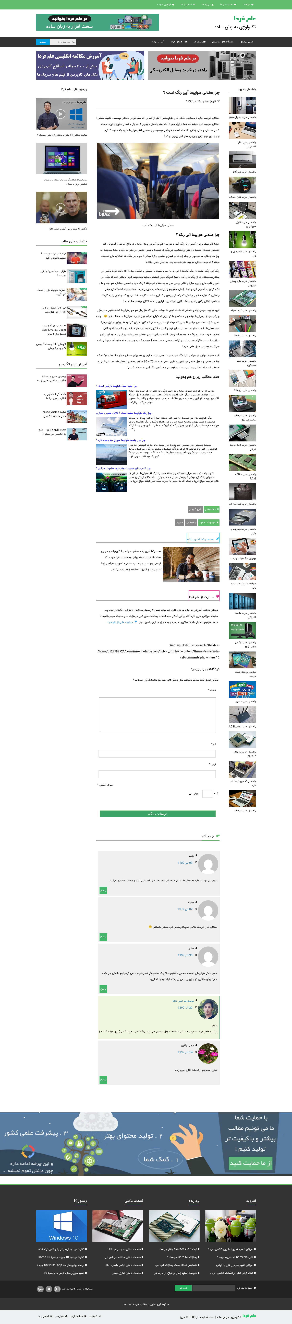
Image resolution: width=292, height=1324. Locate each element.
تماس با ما (186, 5)
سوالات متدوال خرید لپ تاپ (243, 586)
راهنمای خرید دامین (245, 701)
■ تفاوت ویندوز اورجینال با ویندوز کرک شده (63, 1249)
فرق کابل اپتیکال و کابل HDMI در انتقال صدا (54, 310)
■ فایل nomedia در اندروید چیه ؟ (236, 1257)
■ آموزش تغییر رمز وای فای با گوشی (236, 1265)
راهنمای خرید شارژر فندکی (242, 197)
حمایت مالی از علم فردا (121, 622)
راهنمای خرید (177, 42)
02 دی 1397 (185, 909)
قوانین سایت (164, 5)
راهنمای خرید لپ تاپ (245, 811)
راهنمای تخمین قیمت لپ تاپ (243, 783)
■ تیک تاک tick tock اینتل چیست (180, 1249)
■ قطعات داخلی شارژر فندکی (127, 1273)
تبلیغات (247, 5)
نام (213, 744)
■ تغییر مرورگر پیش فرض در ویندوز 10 (65, 1273)
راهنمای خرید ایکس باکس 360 (245, 645)
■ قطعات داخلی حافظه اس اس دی (124, 1257)
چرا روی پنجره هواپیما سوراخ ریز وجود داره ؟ (120, 440)
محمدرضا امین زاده (200, 539)
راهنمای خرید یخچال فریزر (242, 117)
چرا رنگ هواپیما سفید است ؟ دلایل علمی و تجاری (124, 413)
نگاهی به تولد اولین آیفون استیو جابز (68, 229)
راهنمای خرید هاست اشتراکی (245, 615)
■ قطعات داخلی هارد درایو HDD (125, 1249)
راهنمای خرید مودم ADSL (242, 727)
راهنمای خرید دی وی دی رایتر (243, 531)
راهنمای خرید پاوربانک (244, 390)
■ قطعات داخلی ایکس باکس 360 (124, 1265)
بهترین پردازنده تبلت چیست (245, 674)
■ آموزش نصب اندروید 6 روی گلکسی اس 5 (232, 1249)
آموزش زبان (158, 42)
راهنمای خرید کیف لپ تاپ (242, 504)
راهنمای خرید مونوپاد (245, 336)
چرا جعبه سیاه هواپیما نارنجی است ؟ (116, 386)
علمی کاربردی (246, 42)
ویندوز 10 (80, 1201)
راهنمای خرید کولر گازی (244, 172)
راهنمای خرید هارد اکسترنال (246, 144)
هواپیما (179, 522)
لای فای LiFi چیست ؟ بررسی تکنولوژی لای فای (51, 346)
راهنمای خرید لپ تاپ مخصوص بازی (245, 418)
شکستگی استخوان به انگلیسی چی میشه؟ (55, 396)
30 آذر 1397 (185, 955)
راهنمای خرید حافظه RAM (245, 476)
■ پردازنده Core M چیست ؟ (183, 1257)
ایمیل (212, 765)
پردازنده (194, 1201)
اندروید (251, 1201)
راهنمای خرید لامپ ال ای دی (243, 254)
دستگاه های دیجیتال (222, 42)
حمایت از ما (226, 5)
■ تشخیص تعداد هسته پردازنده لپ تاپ (177, 1265)
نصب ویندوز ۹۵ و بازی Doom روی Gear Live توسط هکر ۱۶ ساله (54, 330)
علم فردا (245, 19)
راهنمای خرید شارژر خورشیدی (246, 224)
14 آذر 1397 (185, 1052)
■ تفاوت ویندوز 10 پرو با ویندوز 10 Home (62, 1257)
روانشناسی (191, 522)
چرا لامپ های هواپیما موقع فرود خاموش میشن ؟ (123, 468)
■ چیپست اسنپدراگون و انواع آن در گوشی (176, 1273)
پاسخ (103, 890)
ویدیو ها (198, 42)
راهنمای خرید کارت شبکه (243, 311)
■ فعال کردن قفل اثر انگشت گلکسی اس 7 (233, 1273)
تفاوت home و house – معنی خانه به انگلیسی (53, 414)
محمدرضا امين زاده (183, 1001)
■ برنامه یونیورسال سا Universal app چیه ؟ (62, 1265)
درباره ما (206, 5)
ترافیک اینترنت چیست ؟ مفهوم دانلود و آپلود (53, 256)
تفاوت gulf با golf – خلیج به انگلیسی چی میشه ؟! (52, 432)
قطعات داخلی (134, 1201)
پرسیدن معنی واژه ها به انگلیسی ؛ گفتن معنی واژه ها (51, 378)
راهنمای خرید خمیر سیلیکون (246, 363)
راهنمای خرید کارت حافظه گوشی (243, 447)
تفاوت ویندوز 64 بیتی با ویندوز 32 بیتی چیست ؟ (62, 135)
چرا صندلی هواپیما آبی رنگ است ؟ (191, 92)
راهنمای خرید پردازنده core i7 (245, 754)
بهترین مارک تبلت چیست (243, 558)
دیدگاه (212, 690)
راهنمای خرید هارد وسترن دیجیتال (243, 283)
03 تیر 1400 (185, 863)
